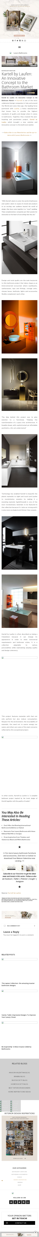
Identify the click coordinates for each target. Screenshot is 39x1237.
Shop (19, 1185)
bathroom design (11, 898)
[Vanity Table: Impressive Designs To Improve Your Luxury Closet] (19, 1001)
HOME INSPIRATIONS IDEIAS (19, 1092)
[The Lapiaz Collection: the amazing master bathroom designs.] (19, 969)
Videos (19, 1177)
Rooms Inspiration (20, 1179)
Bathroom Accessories (19, 1174)
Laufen (16, 108)
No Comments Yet (13, 926)
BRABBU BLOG (19, 1076)
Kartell (19, 100)
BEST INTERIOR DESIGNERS (19, 1088)
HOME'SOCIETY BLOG (19, 1084)
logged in (16, 935)
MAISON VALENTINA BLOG (19, 1072)
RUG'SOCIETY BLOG (19, 1080)
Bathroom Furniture (8, 70)
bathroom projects (8, 899)
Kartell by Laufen (14, 893)
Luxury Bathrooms (16, 901)
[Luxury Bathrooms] (19, 54)
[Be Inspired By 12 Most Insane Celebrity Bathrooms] (19, 1032)
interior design (21, 899)
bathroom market (24, 898)
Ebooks (20, 1182)
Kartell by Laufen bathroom (18, 900)
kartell (29, 899)
